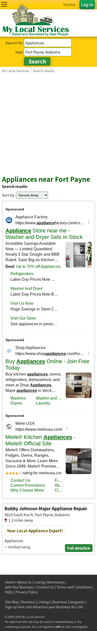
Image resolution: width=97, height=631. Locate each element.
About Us (24, 582)
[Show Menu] (4, 4)
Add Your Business (19, 587)
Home (10, 582)
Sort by (8, 195)
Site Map (12, 602)
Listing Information (49, 582)
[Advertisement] (48, 124)
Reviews (28, 602)
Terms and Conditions (74, 587)
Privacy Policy (26, 592)
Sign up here (15, 607)
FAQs (9, 592)
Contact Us (45, 587)
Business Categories (68, 602)
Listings (43, 602)
